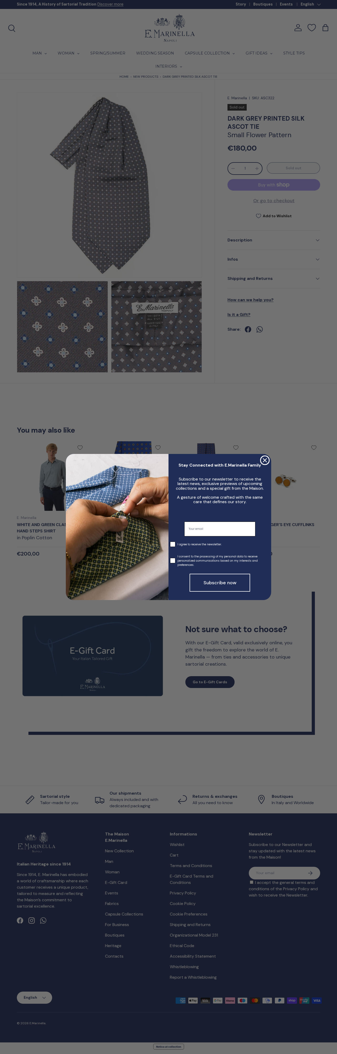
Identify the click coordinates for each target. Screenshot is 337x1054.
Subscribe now (220, 583)
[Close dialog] (265, 460)
